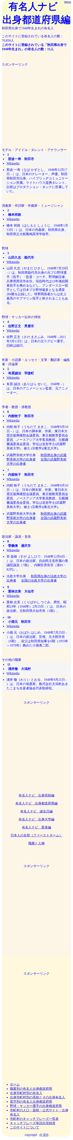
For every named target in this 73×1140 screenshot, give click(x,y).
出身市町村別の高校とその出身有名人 (37, 1097)
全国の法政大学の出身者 (39, 580)
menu (67, 1)
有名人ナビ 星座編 (36, 827)
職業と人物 (36, 843)
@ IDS (43, 1135)
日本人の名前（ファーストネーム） (36, 835)
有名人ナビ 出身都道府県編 (36, 803)
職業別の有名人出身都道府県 (31, 1088)
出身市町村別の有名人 (26, 1093)
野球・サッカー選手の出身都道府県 (36, 1106)
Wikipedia (12, 163)
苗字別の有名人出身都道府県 (31, 1101)
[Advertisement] (36, 104)
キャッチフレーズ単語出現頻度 (32, 1123)
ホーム (15, 1084)
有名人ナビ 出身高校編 (36, 795)
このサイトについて (24, 1127)
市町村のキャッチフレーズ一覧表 (34, 1119)
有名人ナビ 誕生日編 (36, 811)
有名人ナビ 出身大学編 (36, 819)
